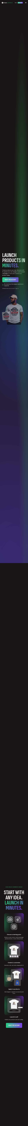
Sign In (16, 2)
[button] (26, 3)
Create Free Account (20, 2)
